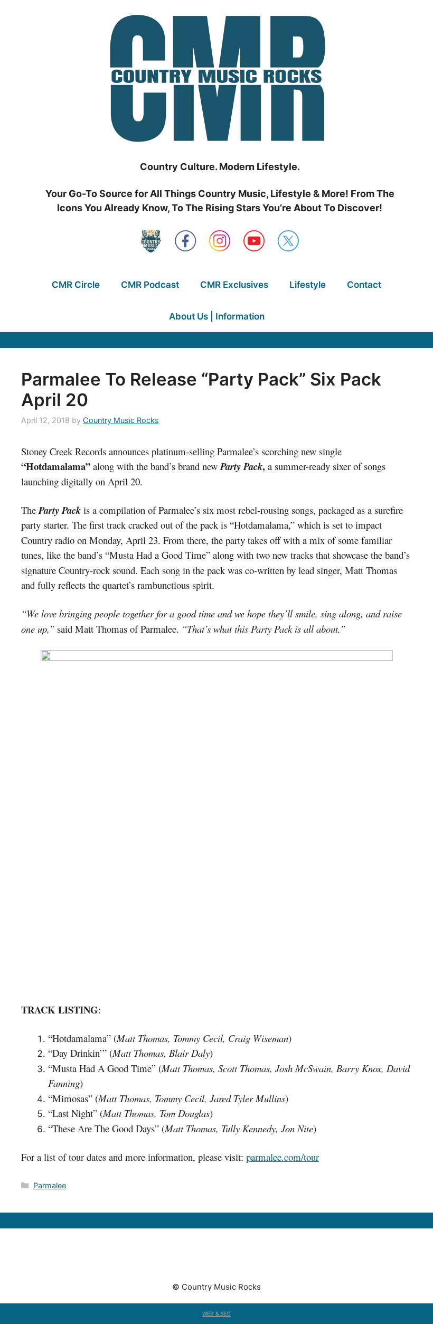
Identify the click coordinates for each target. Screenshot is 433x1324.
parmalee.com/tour (282, 1156)
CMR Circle (76, 284)
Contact (364, 284)
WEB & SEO (216, 1313)
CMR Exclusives (234, 284)
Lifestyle (307, 284)
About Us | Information (217, 316)
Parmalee (49, 1185)
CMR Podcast (150, 284)
